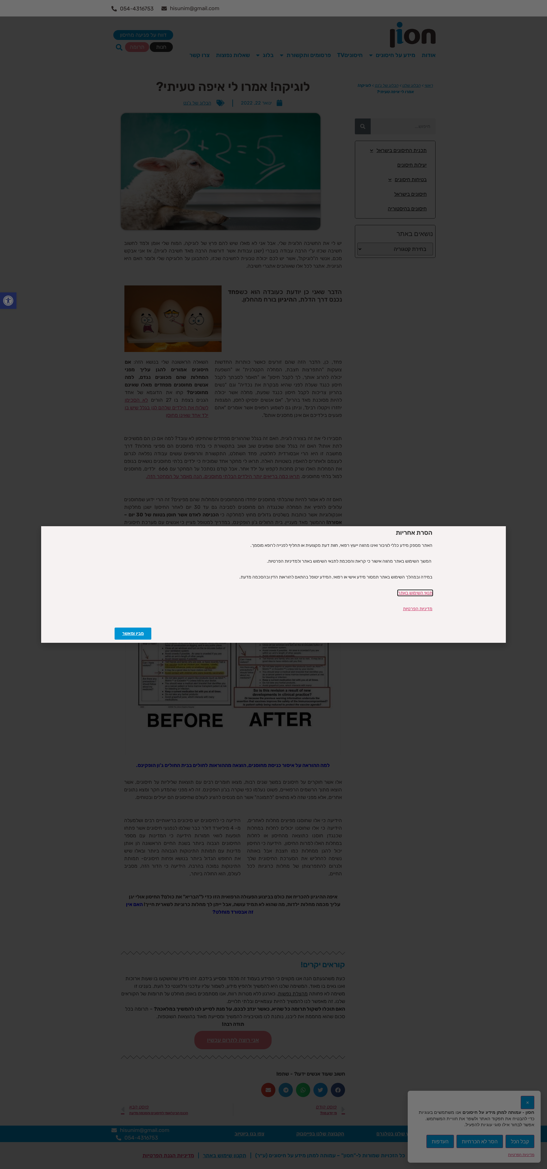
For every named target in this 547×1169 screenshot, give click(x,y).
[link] (133, 634)
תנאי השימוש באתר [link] (415, 593)
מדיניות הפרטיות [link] (417, 608)
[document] (273, 584)
